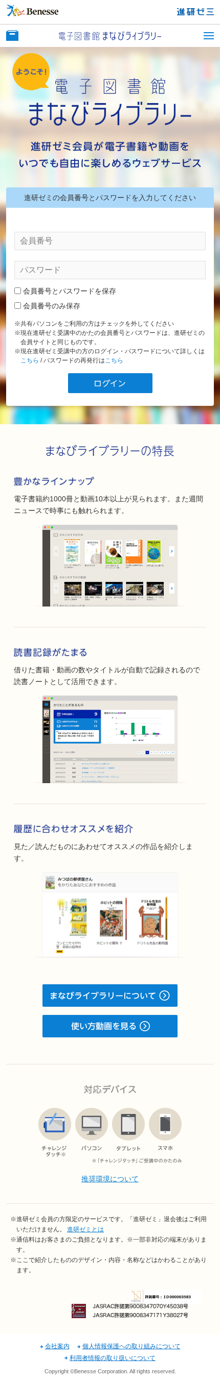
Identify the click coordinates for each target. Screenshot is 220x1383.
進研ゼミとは (85, 1229)
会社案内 (57, 1346)
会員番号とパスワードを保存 (69, 291)
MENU (209, 36)
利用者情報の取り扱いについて (113, 1358)
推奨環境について (110, 1179)
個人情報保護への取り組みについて (131, 1346)
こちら (29, 360)
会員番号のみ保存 (51, 306)
